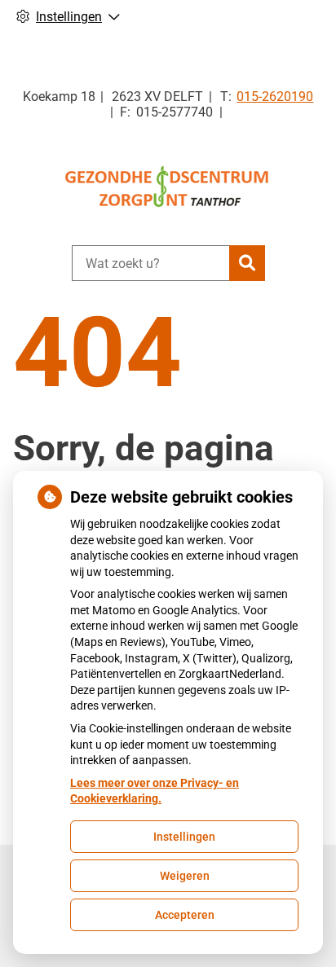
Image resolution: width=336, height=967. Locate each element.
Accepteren (184, 914)
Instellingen (184, 836)
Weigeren (185, 875)
